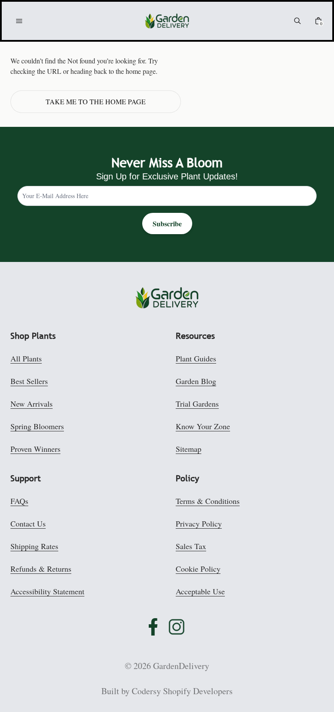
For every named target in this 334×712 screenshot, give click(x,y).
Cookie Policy (198, 568)
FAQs (19, 501)
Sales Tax (191, 546)
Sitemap (188, 449)
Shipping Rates (34, 546)
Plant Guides (196, 358)
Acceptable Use (200, 591)
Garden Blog (196, 381)
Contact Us (28, 523)
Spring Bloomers (37, 426)
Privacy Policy (199, 523)
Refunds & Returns (40, 568)
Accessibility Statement (47, 591)
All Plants (26, 358)
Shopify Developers (198, 691)
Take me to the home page (96, 101)
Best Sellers (29, 381)
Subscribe (167, 224)
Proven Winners (35, 449)
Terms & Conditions (208, 501)
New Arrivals (31, 403)
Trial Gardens (197, 403)
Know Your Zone (203, 426)
